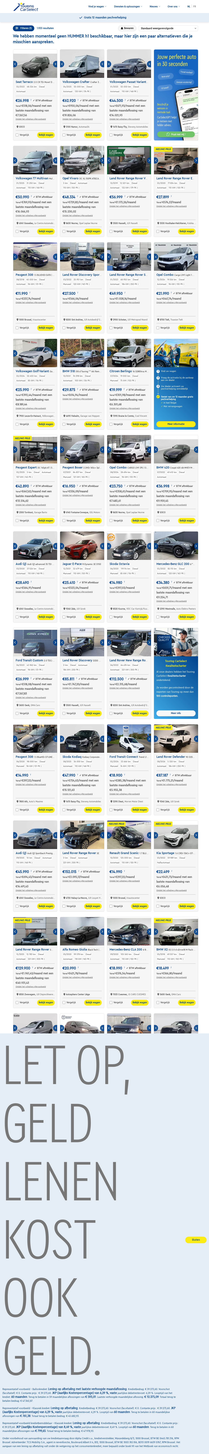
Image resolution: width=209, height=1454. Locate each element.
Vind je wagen (96, 6)
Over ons (172, 6)
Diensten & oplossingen (127, 6)
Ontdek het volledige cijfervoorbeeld (31, 119)
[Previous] (15, 64)
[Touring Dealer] (27, 6)
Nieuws (154, 6)
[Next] (55, 64)
